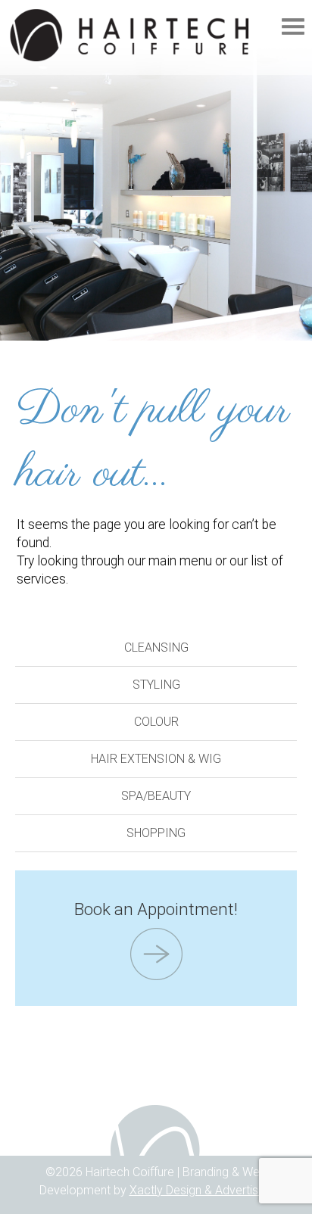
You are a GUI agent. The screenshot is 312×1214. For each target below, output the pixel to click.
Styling (156, 684)
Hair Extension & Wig (156, 759)
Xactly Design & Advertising (201, 1190)
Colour (156, 721)
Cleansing (156, 647)
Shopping (156, 833)
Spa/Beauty (156, 796)
